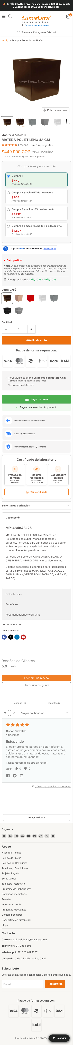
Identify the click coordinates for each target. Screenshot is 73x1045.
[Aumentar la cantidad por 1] (32, 329)
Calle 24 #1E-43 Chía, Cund (30, 958)
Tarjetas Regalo (10, 873)
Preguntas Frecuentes (14, 909)
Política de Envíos (11, 857)
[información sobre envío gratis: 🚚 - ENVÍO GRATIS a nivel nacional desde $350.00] (36, 5)
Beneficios (11, 604)
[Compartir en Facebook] (4, 637)
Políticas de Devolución (14, 862)
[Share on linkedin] (22, 776)
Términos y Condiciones (15, 868)
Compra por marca (12, 914)
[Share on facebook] (8, 776)
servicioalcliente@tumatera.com (29, 939)
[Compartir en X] (10, 637)
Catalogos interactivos (14, 894)
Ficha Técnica (13, 594)
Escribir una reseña (36, 678)
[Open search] (5, 713)
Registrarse (55, 983)
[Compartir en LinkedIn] (17, 637)
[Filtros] (13, 713)
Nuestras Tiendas (11, 852)
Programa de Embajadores (16, 888)
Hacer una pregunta (36, 685)
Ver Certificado (38, 492)
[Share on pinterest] (15, 776)
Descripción (13, 517)
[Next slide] (69, 122)
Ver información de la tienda (21, 385)
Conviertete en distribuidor (16, 919)
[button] (7, 122)
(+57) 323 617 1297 (26, 952)
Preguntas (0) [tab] (54, 703)
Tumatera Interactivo (13, 883)
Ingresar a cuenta (11, 904)
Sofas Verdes (9, 878)
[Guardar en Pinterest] (23, 637)
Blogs (5, 925)
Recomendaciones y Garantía (22, 614)
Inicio (5, 40)
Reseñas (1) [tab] (19, 703)
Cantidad (7, 322)
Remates (6, 899)
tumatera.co (13, 624)
